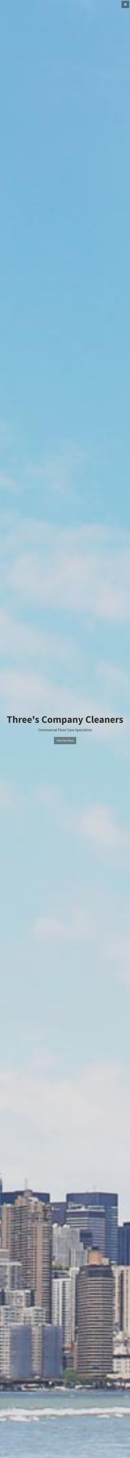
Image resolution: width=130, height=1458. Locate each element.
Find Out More (65, 740)
